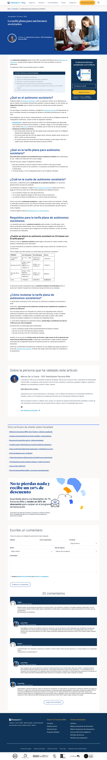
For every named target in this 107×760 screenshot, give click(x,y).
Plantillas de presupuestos (78, 738)
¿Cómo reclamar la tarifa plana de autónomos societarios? (34, 90)
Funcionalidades (53, 2)
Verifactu (41, 2)
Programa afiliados (53, 732)
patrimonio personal (50, 110)
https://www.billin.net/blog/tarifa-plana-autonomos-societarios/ (43, 672)
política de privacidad (24, 576)
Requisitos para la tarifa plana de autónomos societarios (33, 83)
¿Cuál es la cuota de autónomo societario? (29, 81)
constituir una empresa (24, 349)
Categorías (72, 2)
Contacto (50, 723)
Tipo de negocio (60, 547)
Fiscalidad (15, 9)
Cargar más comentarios (53, 702)
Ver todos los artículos (29, 410)
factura (25, 126)
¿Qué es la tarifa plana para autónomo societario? (31, 79)
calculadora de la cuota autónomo (38, 211)
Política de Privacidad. (86, 97)
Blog (9, 9)
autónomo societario (28, 101)
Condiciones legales (25, 748)
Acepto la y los (29, 576)
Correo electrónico (45, 540)
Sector (12, 547)
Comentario (13, 555)
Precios (63, 2)
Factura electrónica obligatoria (80, 732)
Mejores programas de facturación (81, 726)
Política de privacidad (39, 748)
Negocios (32, 2)
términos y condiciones (41, 576)
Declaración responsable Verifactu (77, 748)
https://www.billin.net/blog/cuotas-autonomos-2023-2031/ (64, 631)
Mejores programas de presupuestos (82, 729)
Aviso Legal (63, 748)
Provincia (72, 540)
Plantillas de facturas (77, 735)
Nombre (12, 540)
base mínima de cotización (43, 188)
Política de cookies (52, 748)
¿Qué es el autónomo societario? (26, 77)
